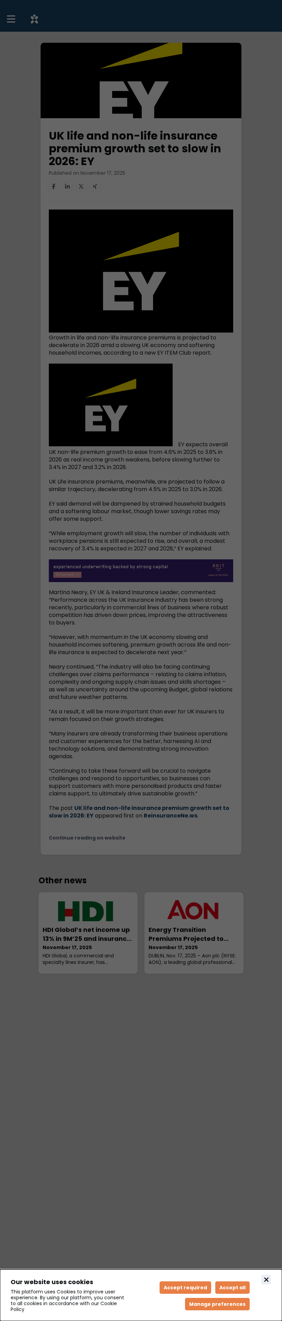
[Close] (266, 1279)
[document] (141, 1295)
